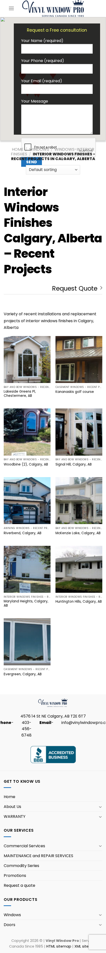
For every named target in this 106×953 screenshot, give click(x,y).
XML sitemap (85, 946)
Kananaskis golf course (74, 392)
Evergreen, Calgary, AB (23, 674)
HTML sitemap (58, 946)
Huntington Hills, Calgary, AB (78, 601)
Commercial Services (24, 846)
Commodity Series (21, 865)
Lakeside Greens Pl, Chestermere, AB (20, 393)
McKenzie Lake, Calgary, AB (78, 533)
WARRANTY (14, 816)
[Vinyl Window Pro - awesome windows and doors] (53, 8)
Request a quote (19, 885)
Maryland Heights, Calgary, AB (26, 603)
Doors (9, 925)
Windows (39, 149)
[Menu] (11, 8)
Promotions (15, 875)
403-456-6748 (26, 729)
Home (17, 149)
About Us (12, 806)
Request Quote (74, 288)
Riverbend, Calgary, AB (22, 533)
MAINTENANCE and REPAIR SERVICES (38, 856)
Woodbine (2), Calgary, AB (26, 464)
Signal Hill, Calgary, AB (73, 464)
